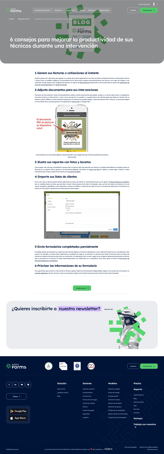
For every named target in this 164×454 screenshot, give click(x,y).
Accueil (11, 19)
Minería (85, 407)
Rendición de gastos (114, 407)
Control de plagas (88, 410)
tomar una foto (94, 169)
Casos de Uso (70, 10)
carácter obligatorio (41, 273)
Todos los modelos (114, 389)
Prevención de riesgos (90, 400)
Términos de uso (152, 449)
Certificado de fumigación (116, 410)
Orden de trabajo (113, 392)
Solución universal (88, 389)
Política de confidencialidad (148, 447)
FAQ (135, 406)
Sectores (58, 10)
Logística (86, 417)
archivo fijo (75, 102)
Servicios (137, 409)
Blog (58, 396)
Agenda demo (104, 10)
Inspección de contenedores (117, 417)
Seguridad (86, 414)
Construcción (87, 396)
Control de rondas (114, 400)
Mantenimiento (88, 392)
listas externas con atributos (119, 182)
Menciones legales (131, 447)
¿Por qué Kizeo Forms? (42, 10)
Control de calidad (89, 403)
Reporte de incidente (115, 403)
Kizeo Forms (61, 389)
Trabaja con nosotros (145, 424)
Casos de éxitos (139, 402)
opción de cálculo (61, 85)
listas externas (84, 82)
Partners (138, 418)
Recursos (91, 10)
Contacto (137, 413)
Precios (82, 10)
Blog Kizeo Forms (23, 19)
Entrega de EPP (113, 396)
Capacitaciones (139, 395)
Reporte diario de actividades (118, 414)
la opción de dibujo (74, 172)
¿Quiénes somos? (62, 392)
